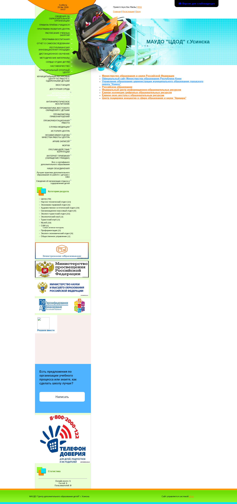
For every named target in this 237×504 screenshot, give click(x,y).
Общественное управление (54, 236)
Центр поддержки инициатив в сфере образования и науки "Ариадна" (144, 98)
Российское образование (117, 87)
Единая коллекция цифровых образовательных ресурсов (137, 92)
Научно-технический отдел (53, 202)
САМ (43, 225)
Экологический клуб (50, 217)
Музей (44, 222)
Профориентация (49, 230)
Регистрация (128, 11)
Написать (62, 396)
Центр (44, 199)
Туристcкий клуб (48, 220)
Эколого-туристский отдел (53, 214)
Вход (138, 11)
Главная (117, 11)
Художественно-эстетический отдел (58, 208)
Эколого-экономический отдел (55, 233)
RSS (140, 7)
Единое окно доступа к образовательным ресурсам (133, 95)
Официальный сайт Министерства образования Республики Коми (141, 78)
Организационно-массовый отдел (57, 211)
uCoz (191, 496)
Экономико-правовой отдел (54, 205)
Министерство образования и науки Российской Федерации (138, 75)
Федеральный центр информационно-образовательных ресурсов (141, 89)
